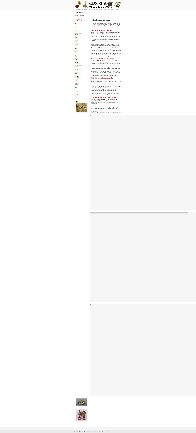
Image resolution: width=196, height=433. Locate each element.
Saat (75, 30)
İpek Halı (76, 58)
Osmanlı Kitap (77, 31)
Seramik (76, 66)
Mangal (76, 73)
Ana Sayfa (76, 15)
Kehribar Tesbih (77, 74)
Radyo (76, 54)
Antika (107, 431)
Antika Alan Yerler (78, 431)
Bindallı (76, 81)
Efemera (76, 84)
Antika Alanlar (99, 431)
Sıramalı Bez (77, 91)
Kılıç (75, 52)
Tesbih (76, 48)
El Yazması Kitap (78, 19)
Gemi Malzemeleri (78, 65)
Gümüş (76, 23)
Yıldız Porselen (77, 95)
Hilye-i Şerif (77, 76)
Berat (75, 45)
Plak (75, 22)
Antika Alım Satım (93, 431)
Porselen (76, 51)
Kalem (76, 47)
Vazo (75, 26)
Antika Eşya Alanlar (85, 431)
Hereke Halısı (77, 77)
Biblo (75, 29)
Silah (75, 27)
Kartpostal (76, 37)
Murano (76, 90)
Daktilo (76, 56)
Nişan (76, 36)
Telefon (76, 55)
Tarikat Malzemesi (78, 72)
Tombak (76, 97)
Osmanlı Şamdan (78, 70)
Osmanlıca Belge (78, 33)
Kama (76, 59)
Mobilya (76, 38)
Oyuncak (76, 44)
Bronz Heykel (77, 83)
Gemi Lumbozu (77, 94)
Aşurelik (76, 80)
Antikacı (103, 431)
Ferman (76, 41)
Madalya (76, 34)
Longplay (76, 87)
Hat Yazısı (76, 40)
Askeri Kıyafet (77, 63)
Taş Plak (76, 69)
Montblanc (76, 88)
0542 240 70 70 (98, 4)
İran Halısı (76, 62)
